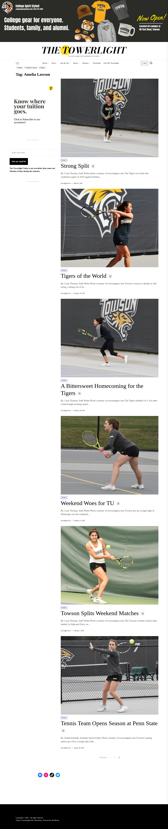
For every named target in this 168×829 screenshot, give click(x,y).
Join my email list (19, 161)
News (54, 63)
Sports (75, 63)
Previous (103, 757)
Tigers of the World (83, 276)
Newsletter (97, 63)
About (44, 63)
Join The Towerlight (111, 63)
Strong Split (75, 165)
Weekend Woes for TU (87, 503)
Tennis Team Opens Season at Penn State (109, 723)
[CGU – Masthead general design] (84, 1)
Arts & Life (64, 63)
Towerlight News (66, 183)
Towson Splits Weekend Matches (100, 613)
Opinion (85, 63)
